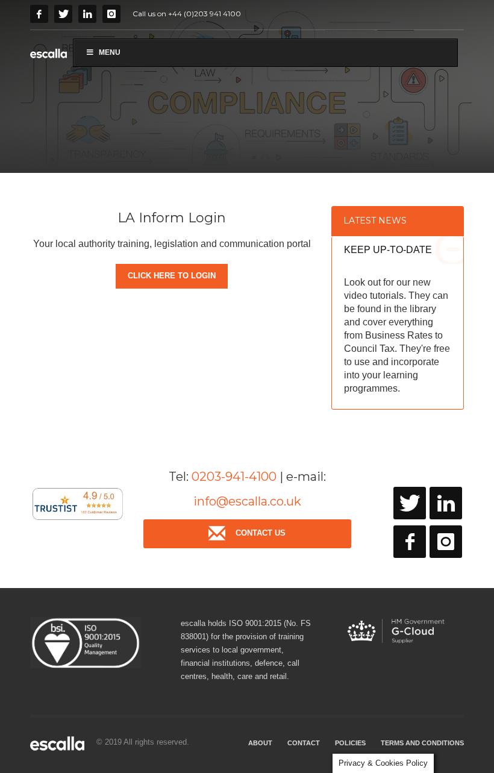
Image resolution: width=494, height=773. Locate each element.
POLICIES (350, 742)
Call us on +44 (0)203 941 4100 (187, 13)
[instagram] (446, 541)
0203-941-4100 (234, 476)
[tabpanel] (247, 86)
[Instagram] (111, 14)
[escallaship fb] (409, 541)
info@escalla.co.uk (247, 501)
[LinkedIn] (87, 14)
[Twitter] (63, 14)
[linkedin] (446, 503)
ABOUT (260, 742)
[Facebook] (39, 14)
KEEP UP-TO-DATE (388, 250)
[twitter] (409, 503)
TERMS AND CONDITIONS (422, 742)
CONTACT (303, 742)
